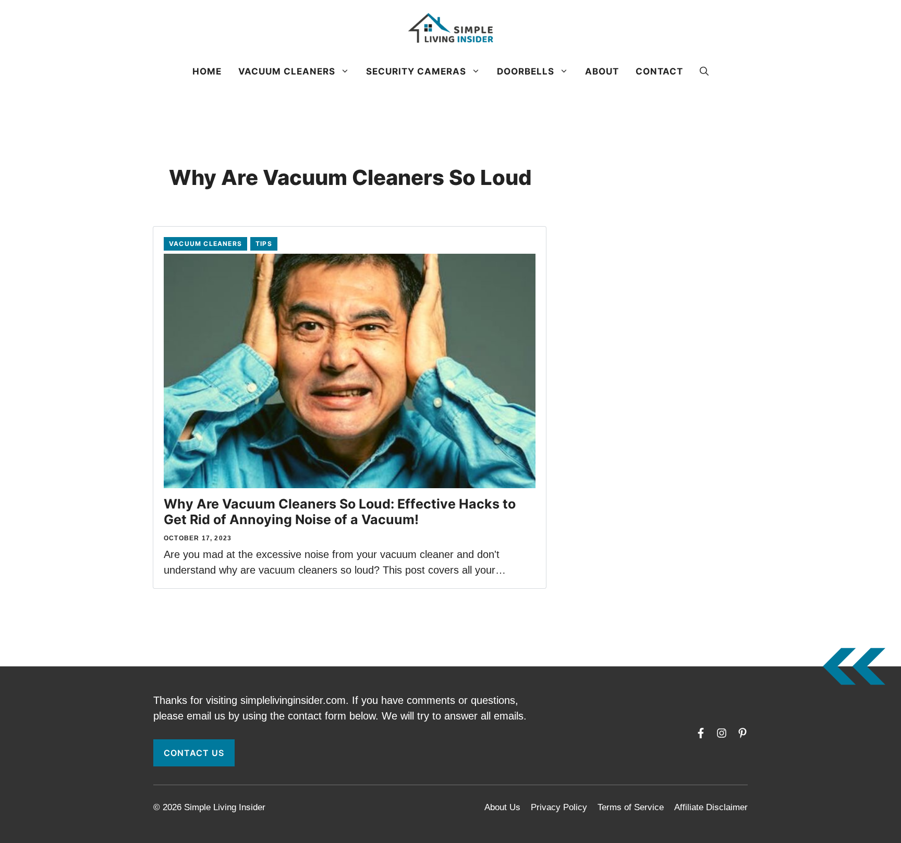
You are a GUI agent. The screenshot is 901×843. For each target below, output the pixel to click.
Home (207, 71)
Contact (659, 71)
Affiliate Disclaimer (711, 807)
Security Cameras (416, 71)
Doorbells (525, 71)
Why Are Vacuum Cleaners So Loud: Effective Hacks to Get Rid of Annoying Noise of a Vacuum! (340, 511)
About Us (502, 807)
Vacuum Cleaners (286, 71)
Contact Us (194, 753)
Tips (263, 243)
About (602, 71)
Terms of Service (631, 807)
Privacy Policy (559, 807)
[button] (704, 71)
